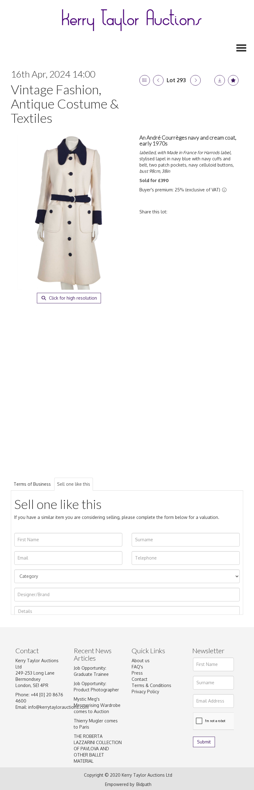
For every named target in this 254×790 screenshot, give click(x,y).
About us (141, 660)
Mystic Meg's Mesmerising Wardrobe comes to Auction (97, 705)
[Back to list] (144, 80)
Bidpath (143, 784)
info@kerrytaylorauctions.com (58, 707)
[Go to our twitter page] (150, 720)
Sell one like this (73, 484)
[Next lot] (195, 80)
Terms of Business (32, 484)
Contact (139, 679)
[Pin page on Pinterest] (203, 211)
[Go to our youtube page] (137, 728)
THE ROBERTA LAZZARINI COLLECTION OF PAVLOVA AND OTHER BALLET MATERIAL (98, 749)
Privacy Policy (145, 691)
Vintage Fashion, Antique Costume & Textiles (65, 104)
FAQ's (137, 666)
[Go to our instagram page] (216, 211)
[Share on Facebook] (177, 211)
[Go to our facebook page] (137, 720)
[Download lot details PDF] (219, 80)
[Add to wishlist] (233, 80)
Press (137, 673)
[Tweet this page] (190, 211)
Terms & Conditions (151, 685)
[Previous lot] (158, 80)
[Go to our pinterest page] (163, 720)
